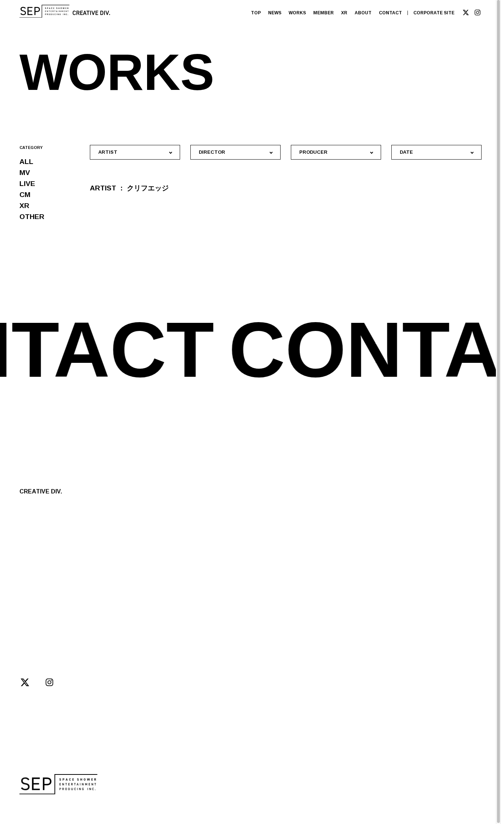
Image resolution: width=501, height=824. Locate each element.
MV (24, 172)
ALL (26, 161)
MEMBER (323, 12)
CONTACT (390, 12)
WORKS (297, 12)
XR (344, 12)
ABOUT (363, 12)
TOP (256, 12)
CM (24, 194)
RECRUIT (103, 590)
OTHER (31, 216)
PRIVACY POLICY (152, 807)
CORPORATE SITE (433, 12)
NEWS (274, 12)
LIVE (27, 183)
